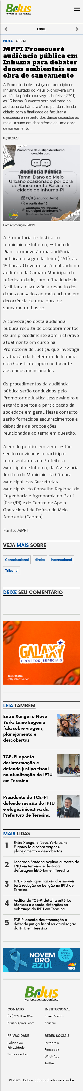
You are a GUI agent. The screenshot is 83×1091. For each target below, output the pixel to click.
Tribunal (11, 570)
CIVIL (41, 29)
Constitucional (17, 559)
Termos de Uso (17, 1054)
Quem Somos (54, 1016)
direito (40, 559)
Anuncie (50, 1023)
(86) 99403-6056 (20, 1016)
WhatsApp (52, 1056)
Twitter (49, 1063)
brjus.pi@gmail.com (20, 1023)
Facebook (52, 1050)
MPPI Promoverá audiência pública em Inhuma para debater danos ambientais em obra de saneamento (40, 62)
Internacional (61, 559)
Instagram (52, 1043)
